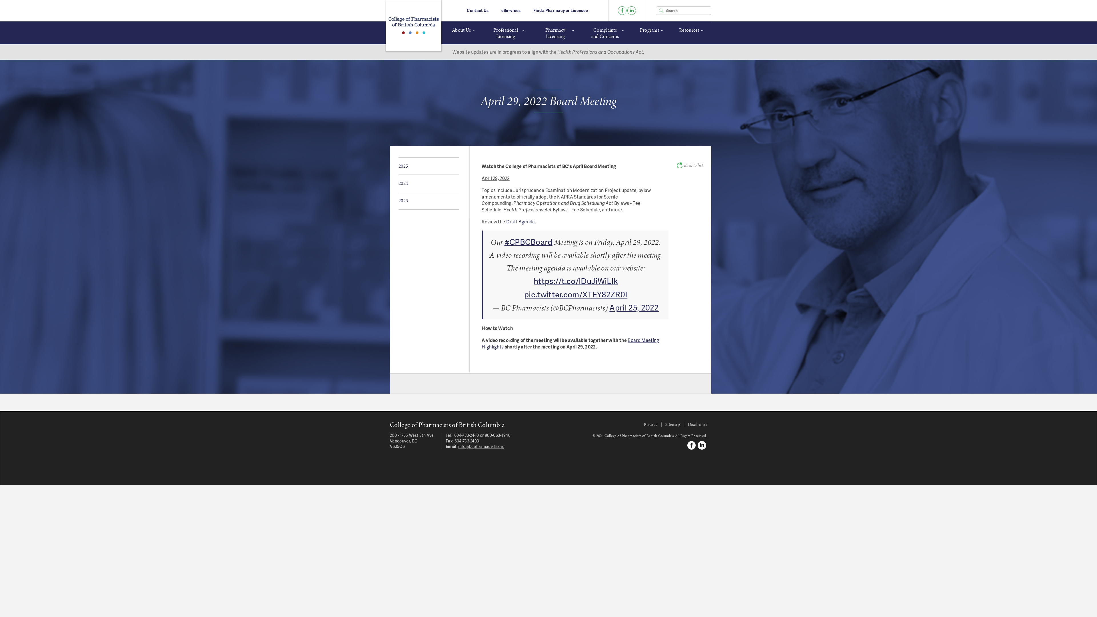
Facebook (622, 10)
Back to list (693, 165)
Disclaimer (697, 424)
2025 (403, 166)
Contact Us (478, 10)
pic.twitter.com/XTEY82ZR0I (575, 294)
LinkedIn (631, 10)
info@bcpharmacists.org (481, 446)
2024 (403, 183)
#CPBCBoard (528, 241)
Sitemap (672, 424)
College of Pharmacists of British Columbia (413, 25)
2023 (403, 200)
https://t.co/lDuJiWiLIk (576, 280)
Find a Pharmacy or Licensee (560, 10)
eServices (511, 10)
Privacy (650, 424)
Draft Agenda (520, 221)
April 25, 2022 (633, 307)
